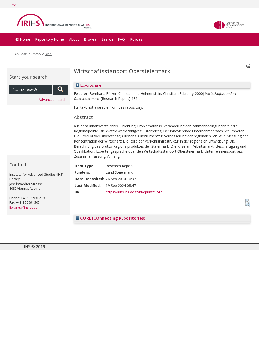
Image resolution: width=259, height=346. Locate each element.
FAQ (121, 39)
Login (14, 4)
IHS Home (21, 39)
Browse (90, 39)
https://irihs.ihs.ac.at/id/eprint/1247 (134, 192)
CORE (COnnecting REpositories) (112, 218)
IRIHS (48, 54)
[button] (247, 203)
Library (36, 54)
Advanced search (53, 99)
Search (107, 39)
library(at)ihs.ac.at (23, 207)
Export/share (90, 85)
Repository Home (49, 39)
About (74, 39)
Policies (136, 39)
